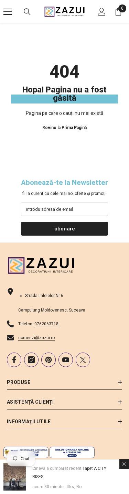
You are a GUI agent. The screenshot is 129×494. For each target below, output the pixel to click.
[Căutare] (27, 12)
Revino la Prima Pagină (64, 127)
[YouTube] (65, 360)
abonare (64, 229)
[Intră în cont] (102, 12)
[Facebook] (14, 360)
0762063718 (46, 324)
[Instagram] (31, 360)
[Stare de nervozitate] (83, 360)
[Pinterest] (48, 360)
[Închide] (124, 464)
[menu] (7, 12)
